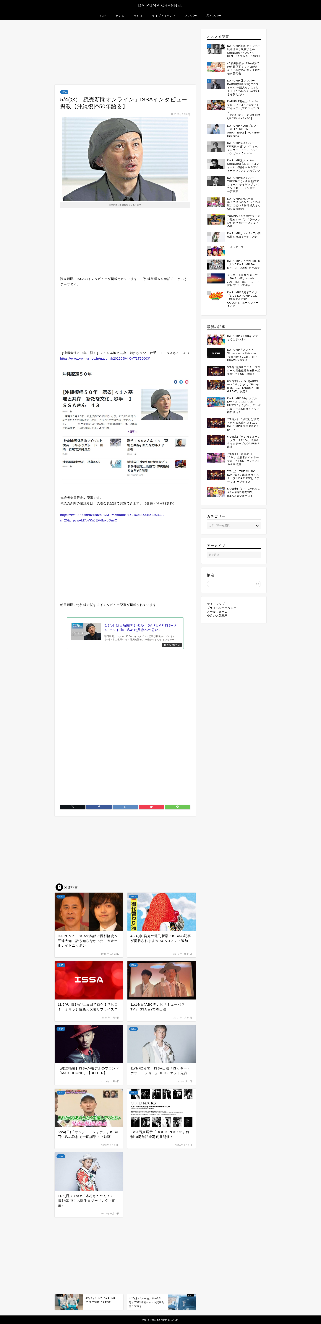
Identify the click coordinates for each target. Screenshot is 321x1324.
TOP (103, 15)
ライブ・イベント (164, 15)
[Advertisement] (125, 53)
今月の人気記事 (217, 615)
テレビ (120, 15)
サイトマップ (216, 603)
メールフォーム (217, 611)
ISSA (64, 92)
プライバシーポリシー (222, 607)
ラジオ (138, 15)
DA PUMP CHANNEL (160, 5)
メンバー (191, 15)
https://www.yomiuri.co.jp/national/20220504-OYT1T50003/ (105, 358)
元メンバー (213, 15)
